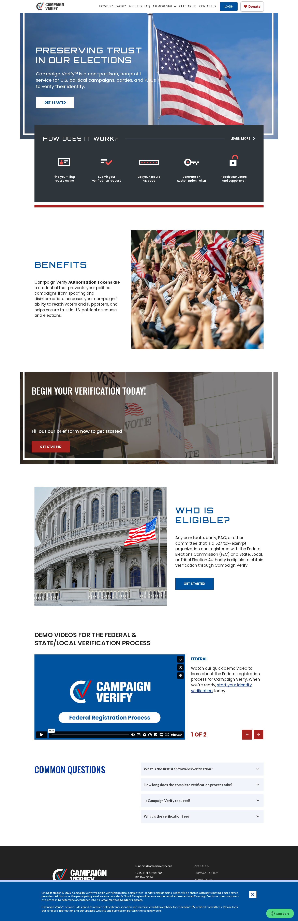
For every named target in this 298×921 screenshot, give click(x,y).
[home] (50, 6)
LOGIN (228, 6)
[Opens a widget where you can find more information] (280, 914)
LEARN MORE (240, 138)
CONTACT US (207, 6)
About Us (201, 866)
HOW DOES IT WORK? (112, 6)
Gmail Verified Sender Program (121, 899)
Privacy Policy (206, 872)
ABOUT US (135, 6)
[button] (164, 6)
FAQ (147, 6)
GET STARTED (187, 6)
